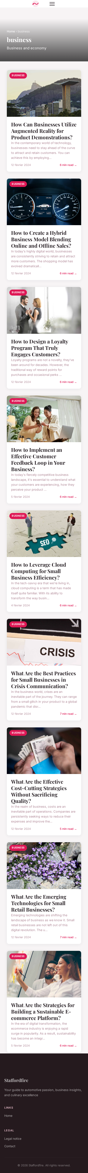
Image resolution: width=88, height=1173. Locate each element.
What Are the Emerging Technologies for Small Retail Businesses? (38, 903)
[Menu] (52, 3)
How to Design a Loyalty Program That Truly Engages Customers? (39, 348)
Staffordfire (16, 1080)
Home (11, 31)
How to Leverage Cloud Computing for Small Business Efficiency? (38, 571)
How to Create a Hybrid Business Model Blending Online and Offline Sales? (41, 239)
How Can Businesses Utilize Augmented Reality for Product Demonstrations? (43, 131)
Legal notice (12, 1138)
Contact (9, 1146)
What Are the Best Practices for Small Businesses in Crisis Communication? (43, 679)
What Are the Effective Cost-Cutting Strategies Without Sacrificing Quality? (39, 791)
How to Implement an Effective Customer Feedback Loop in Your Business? (38, 459)
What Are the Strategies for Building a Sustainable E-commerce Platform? (42, 1011)
